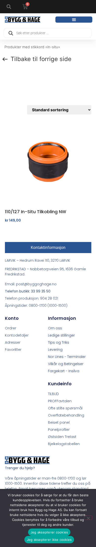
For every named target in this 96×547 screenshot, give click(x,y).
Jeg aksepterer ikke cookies (49, 540)
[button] (9, 6)
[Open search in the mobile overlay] (47, 33)
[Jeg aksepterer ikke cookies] (88, 517)
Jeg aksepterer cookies (49, 532)
